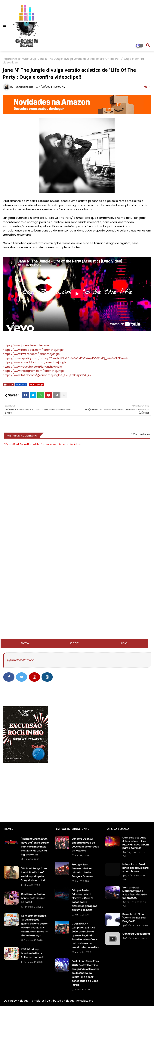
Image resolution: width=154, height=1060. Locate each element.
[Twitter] (33, 395)
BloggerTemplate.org (79, 1001)
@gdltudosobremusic (20, 660)
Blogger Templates (32, 1001)
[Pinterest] (48, 395)
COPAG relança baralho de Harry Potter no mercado (32, 953)
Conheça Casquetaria (136, 934)
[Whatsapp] (40, 395)
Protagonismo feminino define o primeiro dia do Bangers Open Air (82, 870)
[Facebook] (25, 395)
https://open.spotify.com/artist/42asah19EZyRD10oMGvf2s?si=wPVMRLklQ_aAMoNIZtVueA (65, 358)
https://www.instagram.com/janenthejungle (34, 371)
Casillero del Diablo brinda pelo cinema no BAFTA (33, 898)
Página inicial (11, 59)
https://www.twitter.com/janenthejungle (31, 354)
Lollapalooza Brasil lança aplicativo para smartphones (135, 868)
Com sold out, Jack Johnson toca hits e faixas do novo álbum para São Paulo (135, 843)
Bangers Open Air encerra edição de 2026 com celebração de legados (85, 844)
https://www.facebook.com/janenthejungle (33, 350)
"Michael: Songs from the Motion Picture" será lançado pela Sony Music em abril (34, 874)
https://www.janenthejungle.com (26, 345)
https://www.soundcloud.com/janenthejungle (34, 362)
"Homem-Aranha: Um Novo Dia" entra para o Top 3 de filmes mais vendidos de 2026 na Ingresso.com (35, 846)
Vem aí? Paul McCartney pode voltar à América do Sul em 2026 (134, 893)
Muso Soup (29, 59)
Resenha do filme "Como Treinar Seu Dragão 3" (134, 918)
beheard (21, 384)
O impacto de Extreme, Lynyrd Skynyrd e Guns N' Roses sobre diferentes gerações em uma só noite (84, 900)
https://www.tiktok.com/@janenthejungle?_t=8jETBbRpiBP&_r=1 (47, 375)
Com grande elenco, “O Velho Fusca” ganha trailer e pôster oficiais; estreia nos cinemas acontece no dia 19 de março (34, 925)
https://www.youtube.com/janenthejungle (32, 367)
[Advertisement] (77, 559)
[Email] (56, 395)
